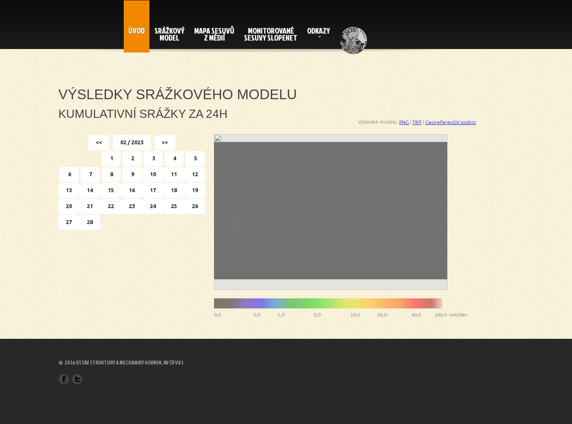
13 (69, 190)
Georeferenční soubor (450, 122)
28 (90, 222)
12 (195, 174)
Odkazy (318, 30)
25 (174, 206)
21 (90, 206)
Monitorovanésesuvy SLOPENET (270, 34)
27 (69, 222)
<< (99, 142)
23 (132, 206)
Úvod (136, 30)
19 (195, 190)
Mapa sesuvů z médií (214, 34)
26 (195, 206)
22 (111, 206)
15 (111, 190)
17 (153, 190)
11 (174, 174)
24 (153, 206)
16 (132, 190)
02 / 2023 (132, 142)
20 (69, 206)
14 (90, 190)
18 (174, 190)
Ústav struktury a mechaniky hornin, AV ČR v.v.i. (130, 362)
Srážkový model (169, 34)
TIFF (417, 122)
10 (153, 174)
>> (165, 142)
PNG (404, 122)
